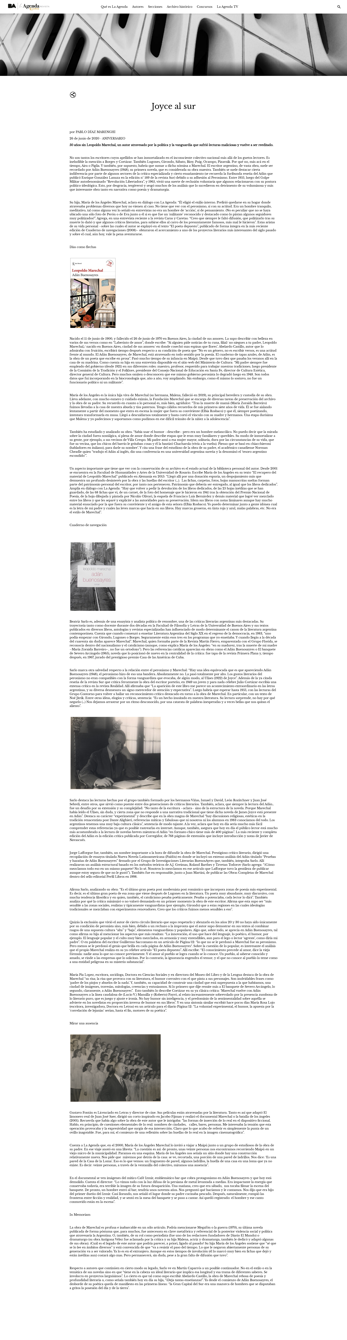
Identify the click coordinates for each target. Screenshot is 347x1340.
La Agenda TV (227, 6)
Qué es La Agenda (114, 6)
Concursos (204, 6)
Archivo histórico (179, 6)
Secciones (155, 6)
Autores (137, 6)
